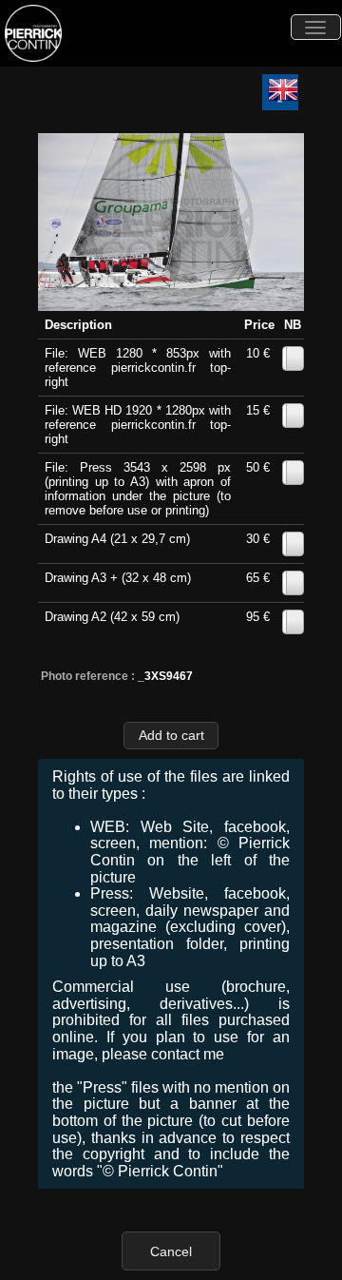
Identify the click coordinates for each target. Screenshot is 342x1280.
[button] (171, 735)
